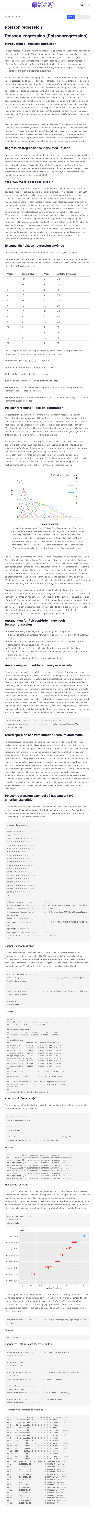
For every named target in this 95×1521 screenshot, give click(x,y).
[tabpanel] (47, 769)
